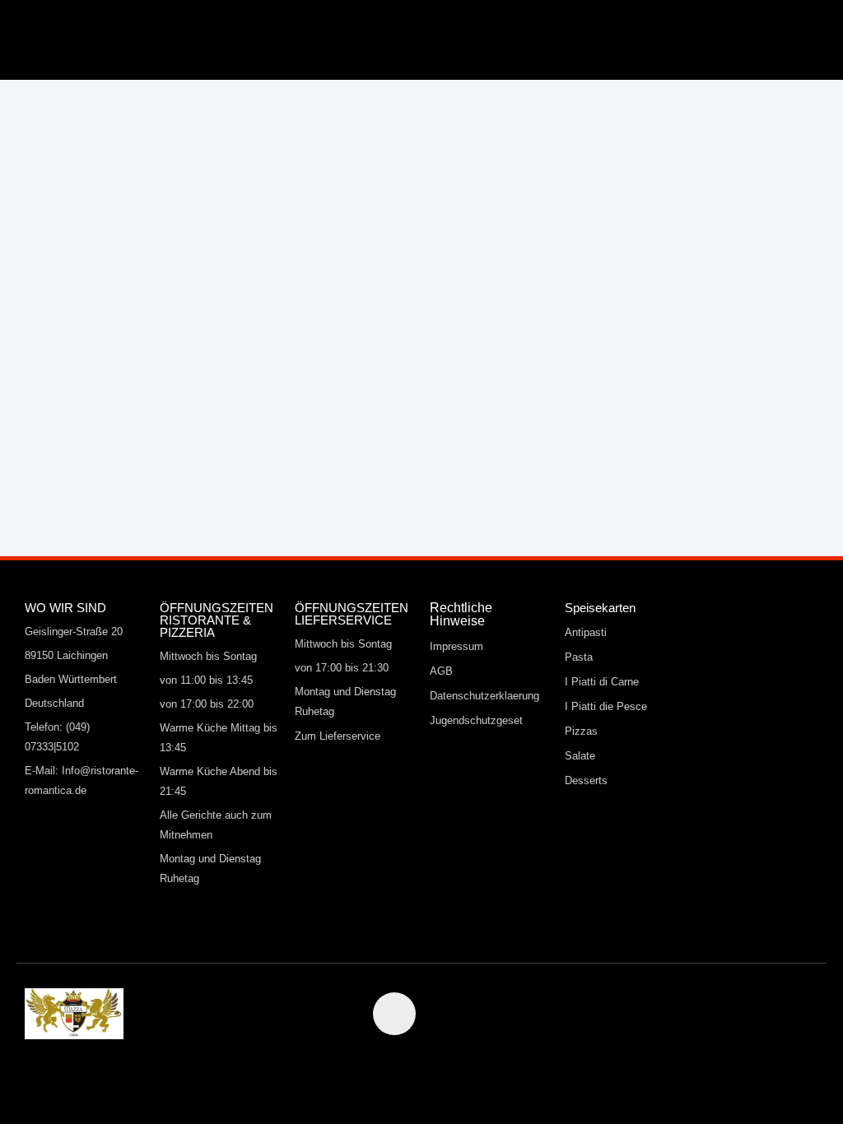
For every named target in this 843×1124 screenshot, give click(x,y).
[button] (304, 35)
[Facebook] (394, 1013)
